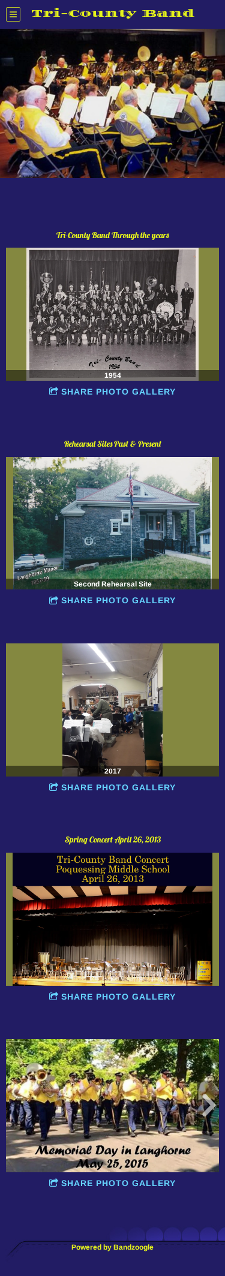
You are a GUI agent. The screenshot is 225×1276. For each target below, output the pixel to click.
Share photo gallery (118, 391)
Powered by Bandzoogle (112, 1247)
